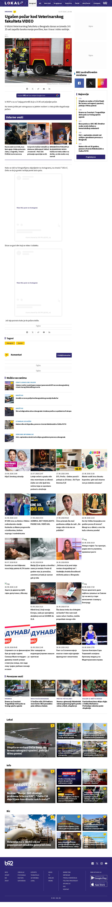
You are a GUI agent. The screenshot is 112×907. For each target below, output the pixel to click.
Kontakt (66, 889)
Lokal (33, 881)
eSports (34, 872)
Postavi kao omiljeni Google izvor (31, 95)
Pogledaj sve (91, 157)
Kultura (21, 878)
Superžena (21, 881)
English (51, 878)
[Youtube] (106, 863)
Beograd (10, 343)
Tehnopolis (35, 875)
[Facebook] (79, 83)
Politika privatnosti (70, 881)
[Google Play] (98, 878)
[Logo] (14, 3)
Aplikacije (66, 884)
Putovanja (22, 875)
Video (50, 872)
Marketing (67, 872)
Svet (60, 776)
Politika (87, 772)
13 (53, 682)
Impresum (66, 875)
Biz (6, 878)
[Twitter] (90, 83)
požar (21, 343)
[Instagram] (102, 83)
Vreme (50, 881)
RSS (64, 886)
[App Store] (98, 884)
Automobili (35, 878)
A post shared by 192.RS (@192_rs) (38, 237)
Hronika (8, 12)
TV (49, 875)
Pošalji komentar (64, 355)
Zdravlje (21, 872)
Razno (9, 790)
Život (7, 881)
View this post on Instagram (27, 208)
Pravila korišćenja (70, 878)
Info (6, 872)
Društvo (19, 395)
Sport (7, 875)
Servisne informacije (25, 434)
